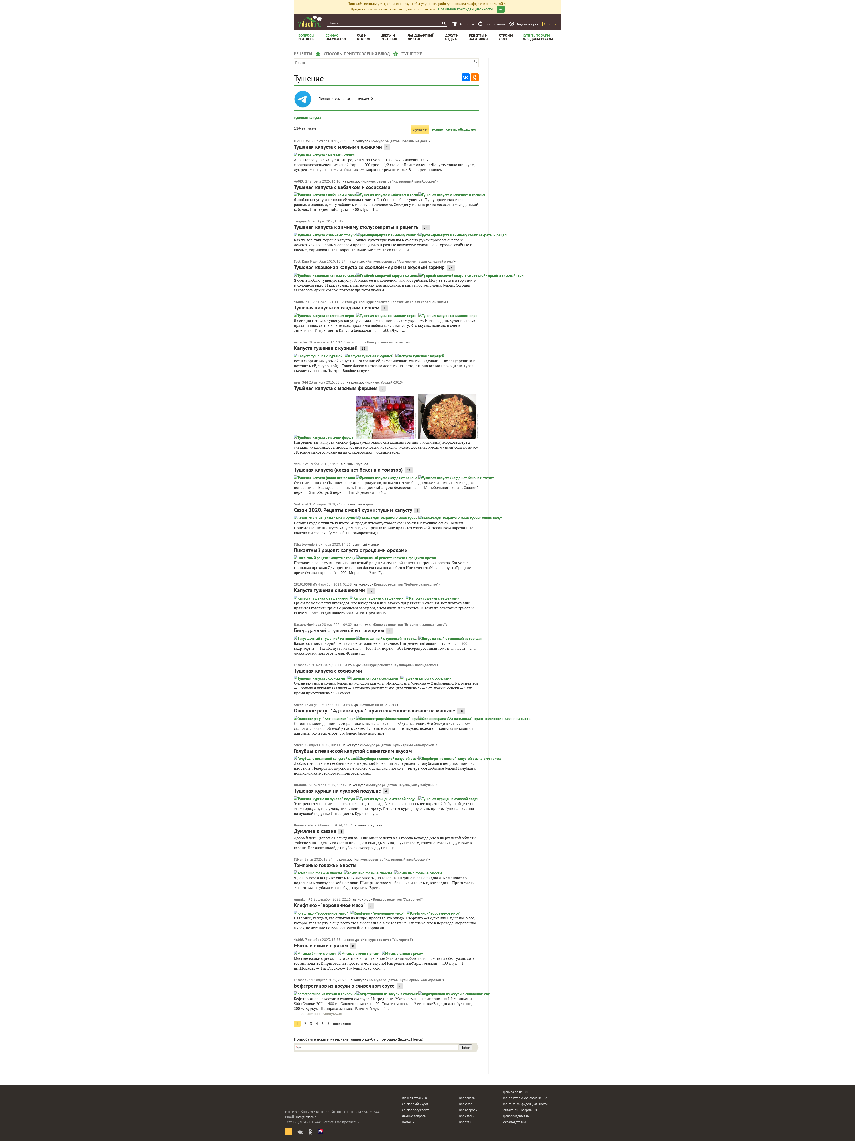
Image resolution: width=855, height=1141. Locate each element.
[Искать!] (443, 23)
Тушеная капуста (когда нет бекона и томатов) (348, 469)
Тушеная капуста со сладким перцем (336, 307)
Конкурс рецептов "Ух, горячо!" (398, 899)
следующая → (335, 1013)
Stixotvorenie (304, 544)
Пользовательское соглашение (524, 1098)
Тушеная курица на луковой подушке (337, 790)
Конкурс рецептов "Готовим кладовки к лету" (410, 624)
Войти (552, 24)
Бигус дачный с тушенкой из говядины (339, 630)
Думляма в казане (315, 831)
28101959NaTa (305, 584)
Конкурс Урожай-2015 (384, 382)
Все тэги (465, 1122)
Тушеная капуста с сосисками (328, 670)
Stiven (298, 704)
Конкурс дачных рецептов (388, 342)
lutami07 (301, 785)
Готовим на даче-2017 (379, 704)
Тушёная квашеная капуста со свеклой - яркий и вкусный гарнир (369, 267)
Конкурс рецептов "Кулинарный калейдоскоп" (399, 181)
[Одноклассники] (475, 77)
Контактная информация (519, 1110)
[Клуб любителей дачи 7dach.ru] (310, 21)
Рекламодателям (514, 1122)
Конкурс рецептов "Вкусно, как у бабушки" (402, 785)
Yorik (297, 464)
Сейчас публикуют (415, 1104)
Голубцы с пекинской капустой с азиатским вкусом (353, 750)
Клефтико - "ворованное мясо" (330, 905)
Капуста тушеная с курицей (326, 347)
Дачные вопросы (414, 1116)
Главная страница (414, 1098)
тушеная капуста (307, 117)
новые (437, 129)
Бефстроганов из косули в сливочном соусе (344, 985)
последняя (342, 1023)
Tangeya (300, 221)
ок (500, 9)
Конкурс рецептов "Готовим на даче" (400, 141)
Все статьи (466, 1116)
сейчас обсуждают (461, 129)
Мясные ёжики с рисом (321, 945)
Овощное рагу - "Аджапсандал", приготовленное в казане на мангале (374, 710)
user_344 (301, 382)
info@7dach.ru (306, 1117)
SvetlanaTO (302, 504)
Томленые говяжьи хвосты (325, 865)
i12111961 (302, 141)
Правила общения (515, 1092)
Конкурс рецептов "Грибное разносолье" (406, 584)
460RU (299, 181)
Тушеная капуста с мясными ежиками (338, 146)
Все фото (465, 1104)
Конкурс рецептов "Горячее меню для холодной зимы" (410, 261)
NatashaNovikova (307, 624)
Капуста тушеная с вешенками (329, 590)
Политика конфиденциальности (525, 1104)
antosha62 (302, 665)
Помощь (408, 1122)
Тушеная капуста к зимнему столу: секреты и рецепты (357, 227)
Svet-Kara (301, 261)
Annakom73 (303, 899)
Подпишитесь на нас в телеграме (344, 98)
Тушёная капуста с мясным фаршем (335, 388)
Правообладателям (515, 1116)
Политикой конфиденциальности (465, 9)
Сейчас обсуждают (415, 1110)
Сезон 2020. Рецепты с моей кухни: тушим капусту (353, 509)
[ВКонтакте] (466, 77)
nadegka (300, 342)
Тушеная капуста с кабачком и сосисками (342, 187)
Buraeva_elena (305, 825)
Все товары (467, 1098)
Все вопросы (468, 1110)
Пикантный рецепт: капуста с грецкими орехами (350, 550)
